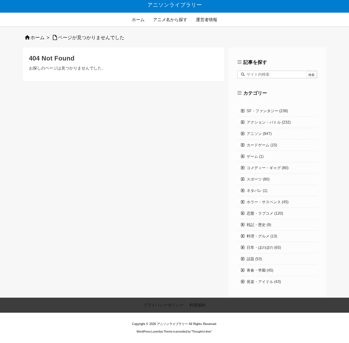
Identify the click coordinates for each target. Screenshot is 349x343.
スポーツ (258, 179)
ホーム (37, 37)
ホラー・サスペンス (267, 202)
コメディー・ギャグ (267, 168)
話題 (254, 259)
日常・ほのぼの (264, 248)
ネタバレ (257, 191)
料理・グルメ (262, 236)
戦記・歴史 (259, 225)
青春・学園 (260, 270)
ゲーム (255, 156)
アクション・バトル (269, 122)
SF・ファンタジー (267, 111)
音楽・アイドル (264, 282)
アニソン (259, 134)
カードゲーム (262, 145)
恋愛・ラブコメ (265, 213)
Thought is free (201, 331)
